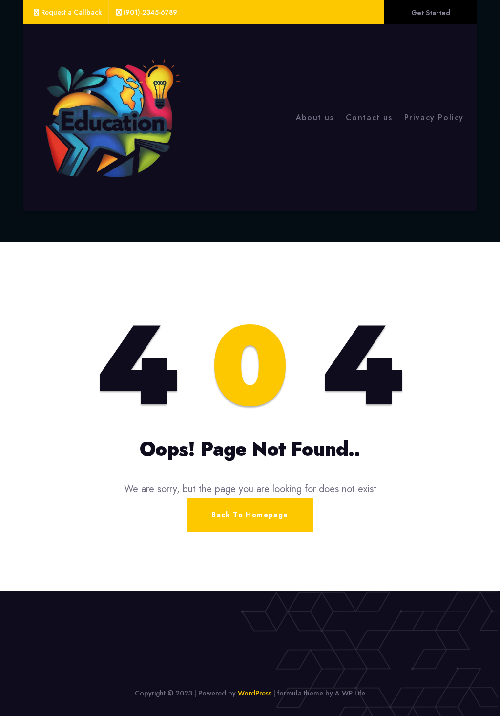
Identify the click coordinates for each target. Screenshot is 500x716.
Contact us (369, 117)
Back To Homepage (249, 515)
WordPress (254, 693)
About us (315, 117)
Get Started (430, 13)
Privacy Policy (434, 117)
